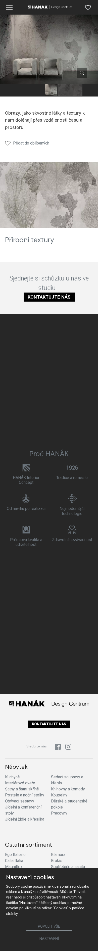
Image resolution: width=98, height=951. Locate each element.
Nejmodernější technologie (72, 511)
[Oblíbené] (88, 7)
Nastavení (49, 939)
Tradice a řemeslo (72, 477)
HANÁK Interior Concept (26, 480)
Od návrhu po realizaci (26, 508)
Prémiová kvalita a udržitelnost (26, 542)
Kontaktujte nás (49, 297)
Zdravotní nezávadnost (72, 539)
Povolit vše (49, 926)
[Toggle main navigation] (9, 7)
